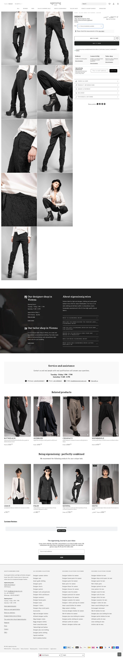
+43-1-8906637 (57, 381)
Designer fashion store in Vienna (12, 616)
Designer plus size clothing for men (101, 613)
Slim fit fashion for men (98, 611)
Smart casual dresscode (40, 624)
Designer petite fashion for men (100, 616)
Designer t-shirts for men (98, 602)
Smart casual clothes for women (71, 605)
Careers (6, 629)
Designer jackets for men (98, 586)
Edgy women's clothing (69, 608)
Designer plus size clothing (41, 630)
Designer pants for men (98, 581)
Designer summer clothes (40, 575)
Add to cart (94, 38)
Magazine (6, 622)
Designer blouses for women (70, 597)
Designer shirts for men (98, 597)
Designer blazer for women (70, 586)
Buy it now (97, 43)
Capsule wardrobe (38, 635)
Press (5, 625)
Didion (99, 12)
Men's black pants (96, 583)
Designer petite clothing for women (72, 619)
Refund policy (7, 648)
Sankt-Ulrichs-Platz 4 (9, 584)
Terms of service (24, 648)
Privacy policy (16, 648)
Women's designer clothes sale (71, 624)
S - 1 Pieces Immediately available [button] (86, 26)
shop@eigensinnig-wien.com (78, 381)
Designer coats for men (98, 592)
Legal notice (53, 648)
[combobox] (50, 655)
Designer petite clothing (40, 632)
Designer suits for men (98, 594)
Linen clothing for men (97, 621)
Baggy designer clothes (40, 621)
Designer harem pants (39, 600)
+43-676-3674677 (39, 381)
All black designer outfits (40, 616)
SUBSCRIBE (113, 70)
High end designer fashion (40, 613)
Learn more (31, 320)
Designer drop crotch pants (41, 608)
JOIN (61, 557)
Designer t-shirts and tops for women (73, 602)
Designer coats (37, 602)
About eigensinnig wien (10, 606)
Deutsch (11, 3)
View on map (31, 317)
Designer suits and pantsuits (41, 592)
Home (76, 12)
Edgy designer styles (39, 619)
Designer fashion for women (70, 575)
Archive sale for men (97, 624)
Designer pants (37, 583)
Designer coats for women (69, 592)
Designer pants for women (70, 581)
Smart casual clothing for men (100, 605)
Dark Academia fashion (40, 638)
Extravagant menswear (98, 608)
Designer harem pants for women (71, 578)
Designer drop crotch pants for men (101, 578)
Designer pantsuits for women (71, 594)
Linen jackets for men (97, 589)
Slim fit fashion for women (69, 613)
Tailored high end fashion (40, 627)
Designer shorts (38, 586)
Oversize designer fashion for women (73, 611)
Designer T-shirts (38, 605)
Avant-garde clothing (39, 581)
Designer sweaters (38, 597)
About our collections (9, 612)
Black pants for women (87, 12)
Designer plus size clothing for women (73, 616)
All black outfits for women (70, 621)
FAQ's (5, 632)
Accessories (36, 611)
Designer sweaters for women (71, 600)
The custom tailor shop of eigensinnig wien (15, 619)
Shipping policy (34, 648)
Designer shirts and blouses (41, 594)
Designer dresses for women (70, 589)
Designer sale (37, 578)
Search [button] (84, 3)
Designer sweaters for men (99, 600)
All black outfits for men (98, 619)
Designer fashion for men (98, 575)
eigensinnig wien (12, 646)
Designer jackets (38, 589)
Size (75, 25)
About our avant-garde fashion (12, 609)
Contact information (44, 648)
